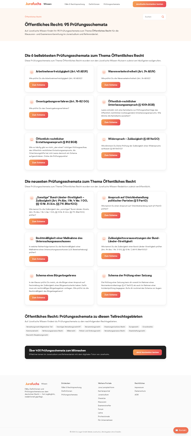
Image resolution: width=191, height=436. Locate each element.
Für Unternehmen (105, 420)
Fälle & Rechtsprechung (75, 4)
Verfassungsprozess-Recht (52, 331)
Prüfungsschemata (112, 4)
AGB (137, 395)
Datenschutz (140, 391)
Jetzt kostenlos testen (147, 352)
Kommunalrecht (32, 331)
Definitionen (94, 4)
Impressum (139, 387)
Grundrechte (148, 327)
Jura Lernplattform (106, 387)
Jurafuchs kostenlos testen (149, 4)
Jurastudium (103, 395)
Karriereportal (104, 391)
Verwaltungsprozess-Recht (114, 331)
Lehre (100, 413)
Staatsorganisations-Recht (114, 327)
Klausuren (102, 402)
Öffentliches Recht (33, 17)
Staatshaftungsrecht (137, 331)
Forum (100, 409)
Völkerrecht (71, 331)
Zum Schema (38, 85)
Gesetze (102, 398)
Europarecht (133, 327)
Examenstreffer (104, 405)
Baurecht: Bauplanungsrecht (37, 335)
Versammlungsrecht (92, 327)
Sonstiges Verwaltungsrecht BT (69, 327)
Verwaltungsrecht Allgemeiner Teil (39, 327)
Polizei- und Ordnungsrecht (89, 331)
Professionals (104, 416)
